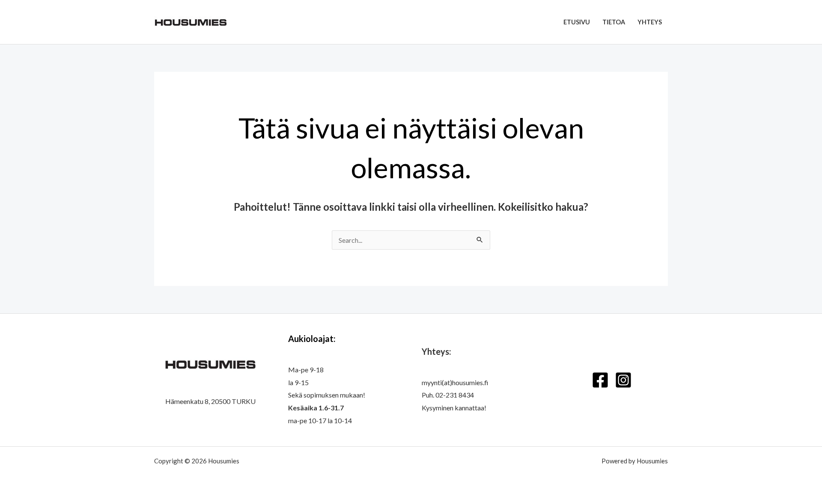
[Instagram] (623, 380)
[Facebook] (600, 380)
